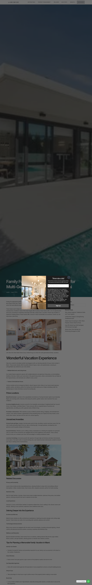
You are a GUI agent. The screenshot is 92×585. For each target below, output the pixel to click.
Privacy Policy (51, 301)
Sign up (58, 305)
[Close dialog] (69, 277)
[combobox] (50, 285)
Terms (57, 301)
